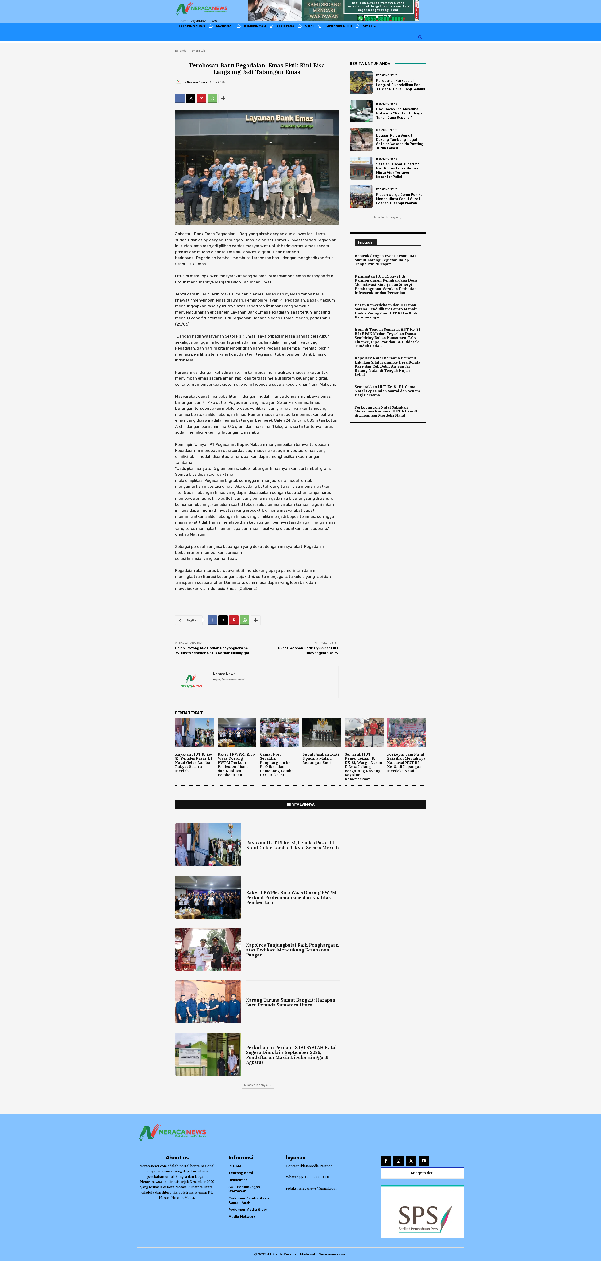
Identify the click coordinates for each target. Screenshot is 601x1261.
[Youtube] (424, 1161)
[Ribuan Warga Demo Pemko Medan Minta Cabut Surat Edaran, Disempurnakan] (361, 196)
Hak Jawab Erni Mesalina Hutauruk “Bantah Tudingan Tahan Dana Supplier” (400, 113)
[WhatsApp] (212, 98)
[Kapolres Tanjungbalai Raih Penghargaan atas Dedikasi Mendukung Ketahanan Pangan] (208, 949)
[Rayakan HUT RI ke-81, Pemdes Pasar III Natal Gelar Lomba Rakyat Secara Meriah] (194, 732)
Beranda (181, 51)
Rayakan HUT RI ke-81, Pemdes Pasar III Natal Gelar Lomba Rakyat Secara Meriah (194, 762)
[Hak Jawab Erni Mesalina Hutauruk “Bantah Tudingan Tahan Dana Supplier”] (361, 111)
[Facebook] (180, 98)
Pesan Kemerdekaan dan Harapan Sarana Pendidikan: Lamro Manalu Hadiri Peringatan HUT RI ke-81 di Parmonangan (386, 311)
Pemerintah (197, 51)
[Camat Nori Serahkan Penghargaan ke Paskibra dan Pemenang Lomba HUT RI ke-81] (279, 732)
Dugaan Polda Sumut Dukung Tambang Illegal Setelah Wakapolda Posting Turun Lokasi (400, 141)
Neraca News (197, 82)
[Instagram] (398, 1161)
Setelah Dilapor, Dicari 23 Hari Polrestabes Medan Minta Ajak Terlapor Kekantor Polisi (398, 170)
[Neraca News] (179, 82)
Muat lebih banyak (386, 217)
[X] (190, 98)
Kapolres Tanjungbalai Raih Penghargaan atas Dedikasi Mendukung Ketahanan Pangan (292, 950)
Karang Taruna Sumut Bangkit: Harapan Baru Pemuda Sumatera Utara (290, 1002)
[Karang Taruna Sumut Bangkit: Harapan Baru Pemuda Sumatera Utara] (208, 1001)
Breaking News (386, 75)
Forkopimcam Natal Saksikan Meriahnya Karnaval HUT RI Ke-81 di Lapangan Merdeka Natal (386, 411)
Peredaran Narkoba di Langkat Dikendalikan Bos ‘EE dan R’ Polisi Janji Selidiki (400, 85)
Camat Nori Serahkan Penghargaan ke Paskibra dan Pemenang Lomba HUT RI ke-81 (276, 764)
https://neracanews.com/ (228, 679)
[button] (420, 37)
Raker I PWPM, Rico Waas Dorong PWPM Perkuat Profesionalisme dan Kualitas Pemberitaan (236, 764)
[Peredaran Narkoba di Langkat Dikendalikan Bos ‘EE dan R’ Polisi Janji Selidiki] (361, 82)
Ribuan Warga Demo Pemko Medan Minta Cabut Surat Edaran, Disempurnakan (399, 198)
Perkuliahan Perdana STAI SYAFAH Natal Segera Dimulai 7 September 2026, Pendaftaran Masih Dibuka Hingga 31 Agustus (291, 1055)
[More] (223, 98)
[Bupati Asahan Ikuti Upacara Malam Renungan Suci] (321, 732)
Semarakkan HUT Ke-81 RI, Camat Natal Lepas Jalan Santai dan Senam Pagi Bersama (387, 390)
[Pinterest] (201, 98)
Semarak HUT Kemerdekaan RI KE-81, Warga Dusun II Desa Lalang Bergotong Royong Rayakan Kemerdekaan (363, 767)
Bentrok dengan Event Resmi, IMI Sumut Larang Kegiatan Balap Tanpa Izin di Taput (385, 260)
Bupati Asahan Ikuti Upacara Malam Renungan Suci (320, 758)
